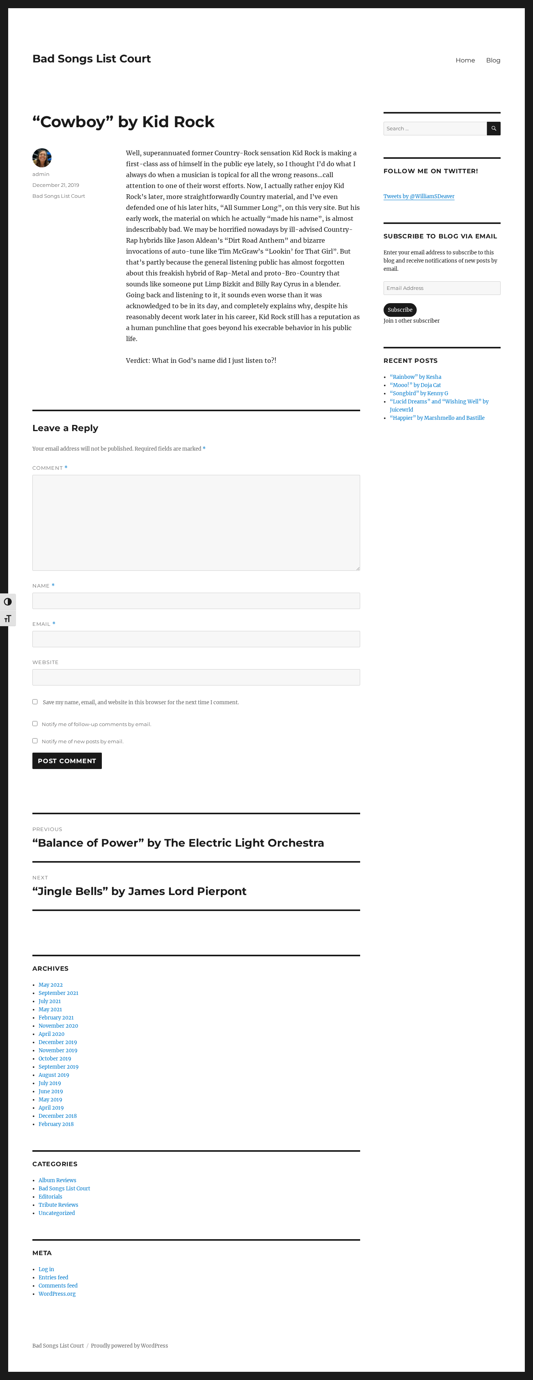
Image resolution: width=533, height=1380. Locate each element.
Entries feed (53, 1277)
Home (465, 60)
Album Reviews (57, 1180)
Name (43, 586)
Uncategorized (57, 1213)
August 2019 (54, 1075)
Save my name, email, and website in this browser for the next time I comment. (141, 702)
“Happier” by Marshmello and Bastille (437, 418)
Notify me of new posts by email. (83, 741)
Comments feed (58, 1285)
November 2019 (58, 1050)
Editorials (50, 1197)
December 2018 (58, 1116)
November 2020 (58, 1026)
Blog (493, 60)
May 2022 (51, 985)
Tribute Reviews (58, 1205)
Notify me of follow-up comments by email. (96, 724)
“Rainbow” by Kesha (415, 377)
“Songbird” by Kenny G (419, 393)
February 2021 (56, 1017)
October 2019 (55, 1058)
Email (44, 624)
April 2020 (51, 1034)
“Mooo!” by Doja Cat (415, 385)
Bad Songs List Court (91, 58)
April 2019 (51, 1108)
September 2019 (59, 1067)
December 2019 (58, 1042)
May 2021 (50, 1009)
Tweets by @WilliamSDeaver (419, 196)
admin (41, 174)
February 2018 (56, 1124)
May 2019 (50, 1099)
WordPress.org (57, 1294)
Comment (50, 468)
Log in (46, 1269)
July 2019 (50, 1083)
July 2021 (50, 1001)
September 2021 (58, 993)
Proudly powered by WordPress (129, 1346)
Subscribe (400, 310)
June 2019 (51, 1091)
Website (45, 662)
